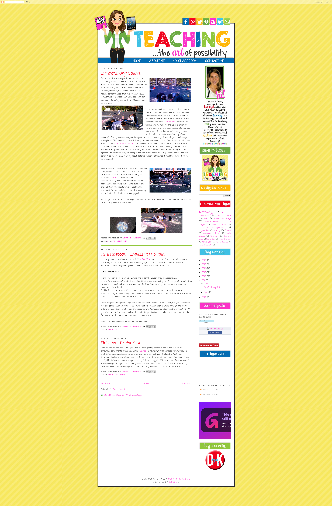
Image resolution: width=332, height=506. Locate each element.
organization (204, 230)
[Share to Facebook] (154, 238)
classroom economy (205, 245)
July (206, 283)
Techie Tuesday (222, 242)
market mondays (222, 218)
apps (228, 215)
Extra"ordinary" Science (120, 73)
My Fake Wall (144, 259)
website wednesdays (214, 221)
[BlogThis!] (149, 238)
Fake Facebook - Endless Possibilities (133, 254)
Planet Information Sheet (124, 143)
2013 (204, 272)
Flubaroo (142, 351)
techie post (206, 242)
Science (126, 241)
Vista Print (214, 236)
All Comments (208, 394)
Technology (113, 329)
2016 (204, 260)
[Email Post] (143, 238)
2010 (204, 297)
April (206, 292)
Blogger (173, 482)
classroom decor (211, 233)
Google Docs (210, 239)
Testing (122, 375)
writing (217, 230)
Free (218, 215)
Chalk (114, 177)
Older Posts (186, 383)
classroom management (211, 227)
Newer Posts (107, 383)
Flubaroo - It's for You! (120, 343)
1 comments (135, 238)
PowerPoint (170, 121)
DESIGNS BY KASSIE (179, 479)
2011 (204, 280)
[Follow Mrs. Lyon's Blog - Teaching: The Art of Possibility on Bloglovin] (206, 322)
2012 (204, 276)
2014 (204, 268)
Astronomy (117, 241)
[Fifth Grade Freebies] (227, 438)
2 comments (135, 326)
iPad (224, 212)
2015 (204, 264)
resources (204, 215)
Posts (205, 389)
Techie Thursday (225, 239)
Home (146, 383)
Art (109, 241)
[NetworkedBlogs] (215, 329)
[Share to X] (152, 238)
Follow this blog (215, 332)
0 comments (135, 371)
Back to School (219, 224)
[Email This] (147, 238)
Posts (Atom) (119, 389)
